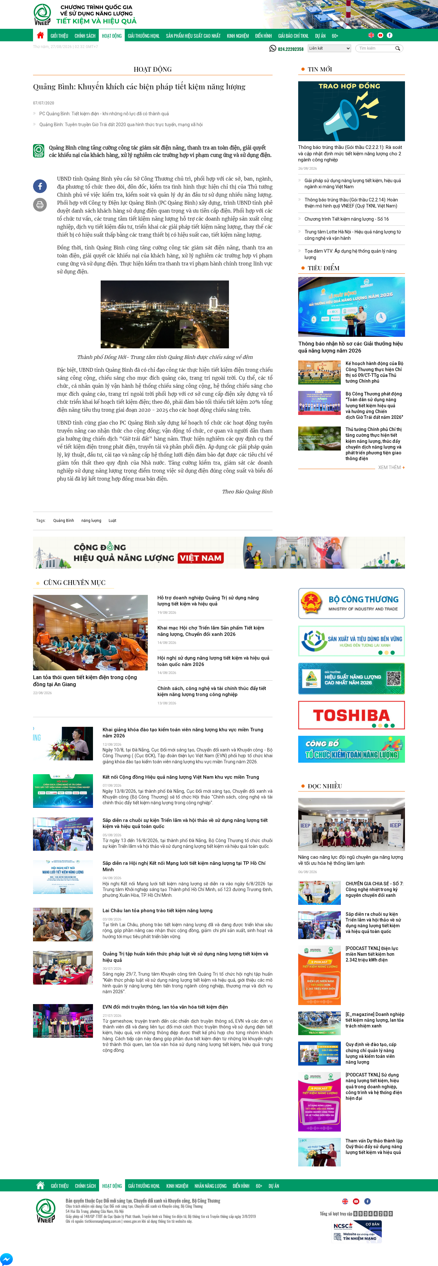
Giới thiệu (59, 35)
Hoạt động (112, 35)
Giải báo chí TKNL (293, 35)
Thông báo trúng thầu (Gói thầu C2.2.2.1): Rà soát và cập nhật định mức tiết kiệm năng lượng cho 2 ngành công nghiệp (350, 153)
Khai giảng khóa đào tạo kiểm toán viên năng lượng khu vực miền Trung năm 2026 (183, 733)
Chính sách (85, 35)
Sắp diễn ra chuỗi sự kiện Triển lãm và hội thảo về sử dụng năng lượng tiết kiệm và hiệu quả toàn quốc (185, 823)
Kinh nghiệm (238, 35)
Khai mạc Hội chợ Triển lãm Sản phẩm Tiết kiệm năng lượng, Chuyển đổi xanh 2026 (210, 631)
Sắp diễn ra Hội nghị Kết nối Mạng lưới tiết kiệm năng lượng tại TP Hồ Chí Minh (184, 867)
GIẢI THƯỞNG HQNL (144, 35)
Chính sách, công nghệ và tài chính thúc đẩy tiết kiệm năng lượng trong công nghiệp (211, 692)
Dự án (320, 35)
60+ (335, 35)
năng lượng (91, 520)
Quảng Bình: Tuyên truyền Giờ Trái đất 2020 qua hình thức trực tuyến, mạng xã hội (121, 124)
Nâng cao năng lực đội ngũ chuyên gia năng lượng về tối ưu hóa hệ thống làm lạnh (350, 860)
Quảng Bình (63, 520)
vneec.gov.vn (132, 1221)
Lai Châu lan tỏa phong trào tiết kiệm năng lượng (158, 911)
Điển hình (263, 35)
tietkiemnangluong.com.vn (103, 1221)
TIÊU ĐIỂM (324, 268)
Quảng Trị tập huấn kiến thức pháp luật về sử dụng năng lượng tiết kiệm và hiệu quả (185, 957)
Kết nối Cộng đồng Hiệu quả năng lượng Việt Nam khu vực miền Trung (181, 777)
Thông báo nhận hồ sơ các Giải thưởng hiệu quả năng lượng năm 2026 (350, 347)
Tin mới (320, 69)
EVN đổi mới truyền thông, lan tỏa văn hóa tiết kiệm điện (165, 1007)
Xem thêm (391, 467)
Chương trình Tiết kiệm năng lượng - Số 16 (347, 219)
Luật (112, 520)
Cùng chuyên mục (74, 582)
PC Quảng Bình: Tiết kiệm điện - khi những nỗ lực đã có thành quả (104, 113)
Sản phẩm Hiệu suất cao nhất (193, 35)
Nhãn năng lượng (210, 1185)
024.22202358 (291, 49)
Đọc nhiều (325, 786)
